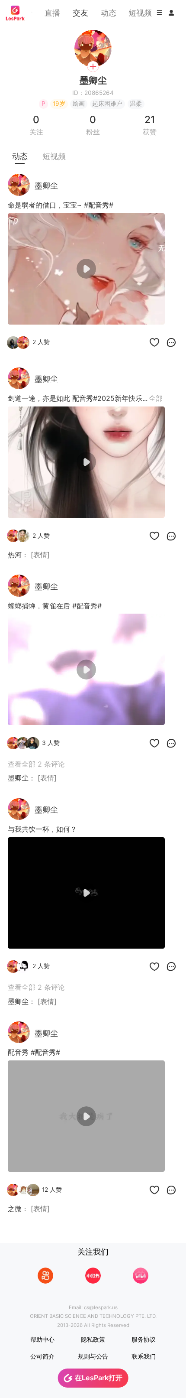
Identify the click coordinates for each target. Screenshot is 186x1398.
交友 (80, 12)
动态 (108, 12)
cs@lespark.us (101, 1307)
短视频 (140, 12)
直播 (52, 12)
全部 (156, 398)
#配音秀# (98, 205)
